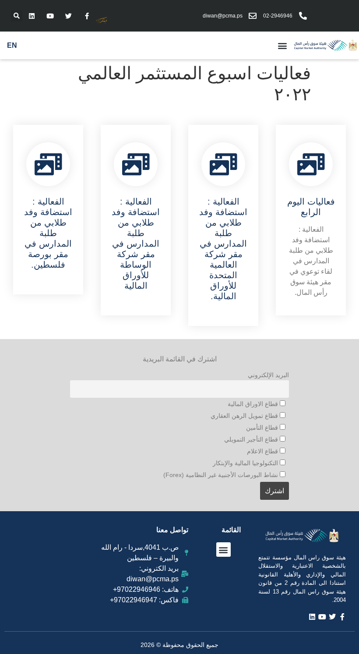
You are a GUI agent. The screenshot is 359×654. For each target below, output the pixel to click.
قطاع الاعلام (263, 451)
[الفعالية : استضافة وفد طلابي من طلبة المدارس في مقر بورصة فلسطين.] (48, 164)
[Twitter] (68, 16)
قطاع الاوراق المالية (254, 403)
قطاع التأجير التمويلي (252, 439)
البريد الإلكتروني (268, 374)
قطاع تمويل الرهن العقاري (245, 415)
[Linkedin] (31, 16)
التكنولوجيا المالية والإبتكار (246, 463)
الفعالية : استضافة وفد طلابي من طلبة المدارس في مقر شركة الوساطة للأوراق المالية (136, 243)
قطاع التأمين (263, 427)
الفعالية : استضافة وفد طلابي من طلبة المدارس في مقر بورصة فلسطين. (48, 233)
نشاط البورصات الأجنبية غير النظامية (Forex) (221, 474)
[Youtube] (50, 16)
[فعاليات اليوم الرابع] (311, 164)
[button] (16, 15)
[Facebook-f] (86, 16)
